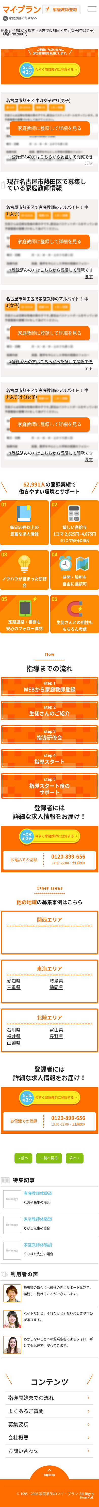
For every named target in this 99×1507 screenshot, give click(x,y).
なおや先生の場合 (37, 1202)
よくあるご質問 (26, 1411)
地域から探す (24, 30)
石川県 (14, 1030)
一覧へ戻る (49, 1158)
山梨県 (14, 1043)
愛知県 (14, 981)
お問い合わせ (23, 1450)
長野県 (56, 1036)
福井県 (14, 1036)
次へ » (74, 1158)
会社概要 (18, 1437)
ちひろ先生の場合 (37, 1228)
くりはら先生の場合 (38, 1254)
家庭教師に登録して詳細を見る (49, 128)
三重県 (14, 987)
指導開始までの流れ (31, 1397)
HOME (6, 30)
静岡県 (56, 987)
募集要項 (18, 1424)
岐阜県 (56, 981)
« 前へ (23, 1158)
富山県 (56, 1030)
